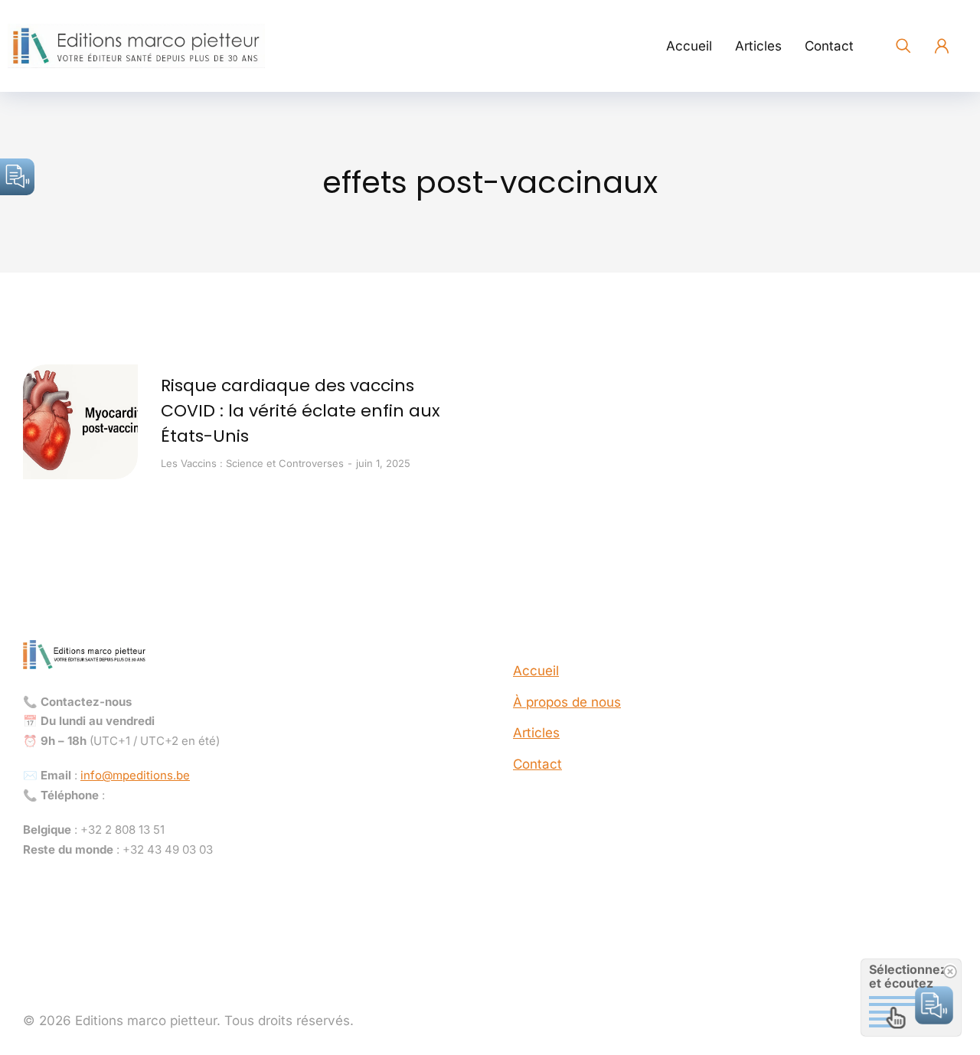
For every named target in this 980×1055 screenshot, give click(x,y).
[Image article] (80, 421)
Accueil (536, 670)
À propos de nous (567, 702)
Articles (536, 732)
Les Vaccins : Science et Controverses (252, 463)
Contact (537, 764)
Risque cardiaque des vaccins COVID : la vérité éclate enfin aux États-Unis (300, 411)
